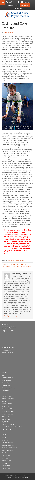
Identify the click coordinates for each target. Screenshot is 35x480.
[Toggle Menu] (2, 2)
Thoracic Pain (6, 468)
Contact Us (9, 5)
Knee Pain (5, 453)
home (26, 1)
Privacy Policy (6, 385)
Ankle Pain (5, 435)
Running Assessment (8, 398)
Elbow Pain (5, 440)
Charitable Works (7, 404)
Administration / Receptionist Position (13, 427)
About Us (4, 375)
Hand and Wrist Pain (8, 445)
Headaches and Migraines (9, 448)
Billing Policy (5, 383)
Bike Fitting (11, 260)
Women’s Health (6, 396)
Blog (16, 5)
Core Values (5, 390)
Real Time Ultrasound (8, 424)
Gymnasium (5, 416)
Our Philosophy (6, 380)
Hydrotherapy (6, 419)
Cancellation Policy (7, 378)
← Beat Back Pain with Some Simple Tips (14, 264)
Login (26, 477)
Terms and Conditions (8, 388)
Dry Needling (5, 422)
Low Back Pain (6, 455)
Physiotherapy (19, 260)
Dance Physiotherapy (8, 414)
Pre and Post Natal (7, 409)
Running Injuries (6, 460)
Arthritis (4, 437)
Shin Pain (4, 463)
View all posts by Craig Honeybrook (15, 316)
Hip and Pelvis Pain (7, 450)
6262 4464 (14, 1)
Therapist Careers (7, 429)
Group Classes (6, 406)
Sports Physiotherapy (8, 411)
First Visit (4, 372)
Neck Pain (5, 458)
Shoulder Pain (6, 466)
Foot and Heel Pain (7, 442)
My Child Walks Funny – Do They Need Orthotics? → (18, 266)
